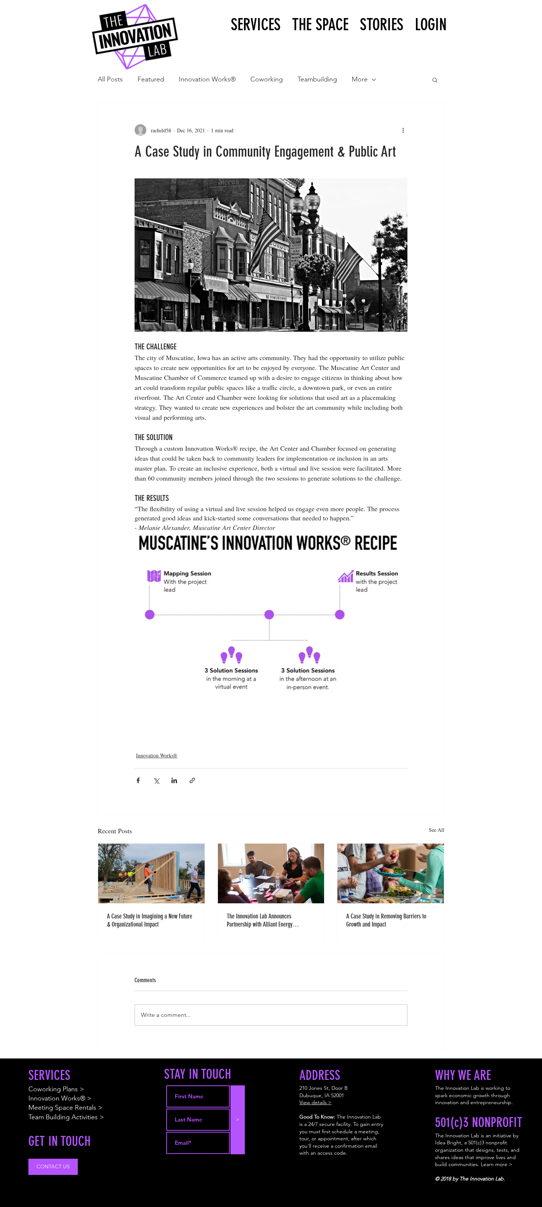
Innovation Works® (207, 79)
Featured (151, 79)
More (360, 79)
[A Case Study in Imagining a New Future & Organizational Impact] (151, 873)
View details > (315, 1102)
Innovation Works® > (59, 1098)
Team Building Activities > (66, 1117)
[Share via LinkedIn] (174, 780)
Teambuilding (317, 79)
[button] (434, 80)
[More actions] (403, 130)
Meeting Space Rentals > (65, 1107)
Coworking (266, 79)
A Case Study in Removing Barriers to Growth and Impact (386, 920)
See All (436, 829)
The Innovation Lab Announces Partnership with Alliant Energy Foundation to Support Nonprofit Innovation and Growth (260, 920)
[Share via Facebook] (138, 780)
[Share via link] (192, 780)
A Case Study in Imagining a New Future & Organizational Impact (149, 920)
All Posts (110, 79)
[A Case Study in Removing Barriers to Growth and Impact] (390, 873)
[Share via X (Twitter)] (156, 780)
